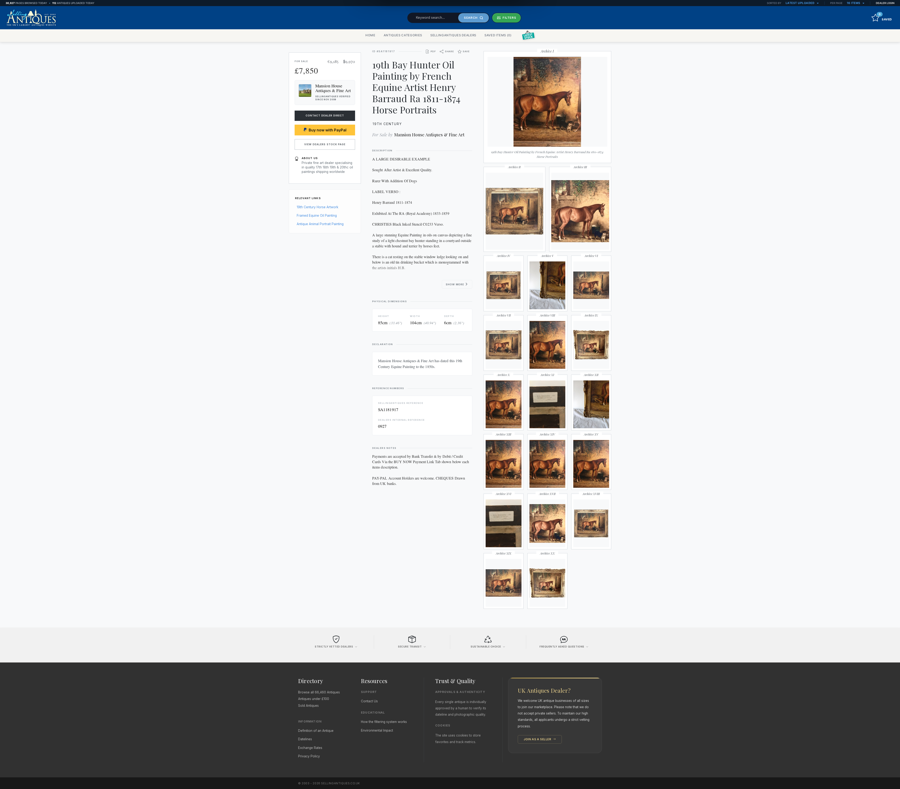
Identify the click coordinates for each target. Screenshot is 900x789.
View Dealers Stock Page (324, 144)
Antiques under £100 (313, 699)
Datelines (305, 739)
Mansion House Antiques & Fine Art (429, 135)
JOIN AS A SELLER (538, 739)
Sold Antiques (308, 705)
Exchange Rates (310, 748)
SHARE (449, 51)
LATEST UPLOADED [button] (800, 3)
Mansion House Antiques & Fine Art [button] (333, 88)
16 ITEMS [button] (854, 3)
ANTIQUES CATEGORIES (403, 35)
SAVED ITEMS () (498, 35)
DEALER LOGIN (885, 3)
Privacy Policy (309, 756)
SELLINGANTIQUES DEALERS (453, 35)
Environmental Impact (377, 730)
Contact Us (369, 701)
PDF (433, 51)
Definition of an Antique (316, 731)
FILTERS (509, 17)
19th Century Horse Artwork (317, 207)
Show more (455, 284)
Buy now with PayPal (327, 130)
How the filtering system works (384, 722)
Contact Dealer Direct (325, 115)
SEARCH (471, 17)
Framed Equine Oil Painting (317, 215)
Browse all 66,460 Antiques (319, 692)
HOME (370, 35)
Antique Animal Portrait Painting (320, 224)
